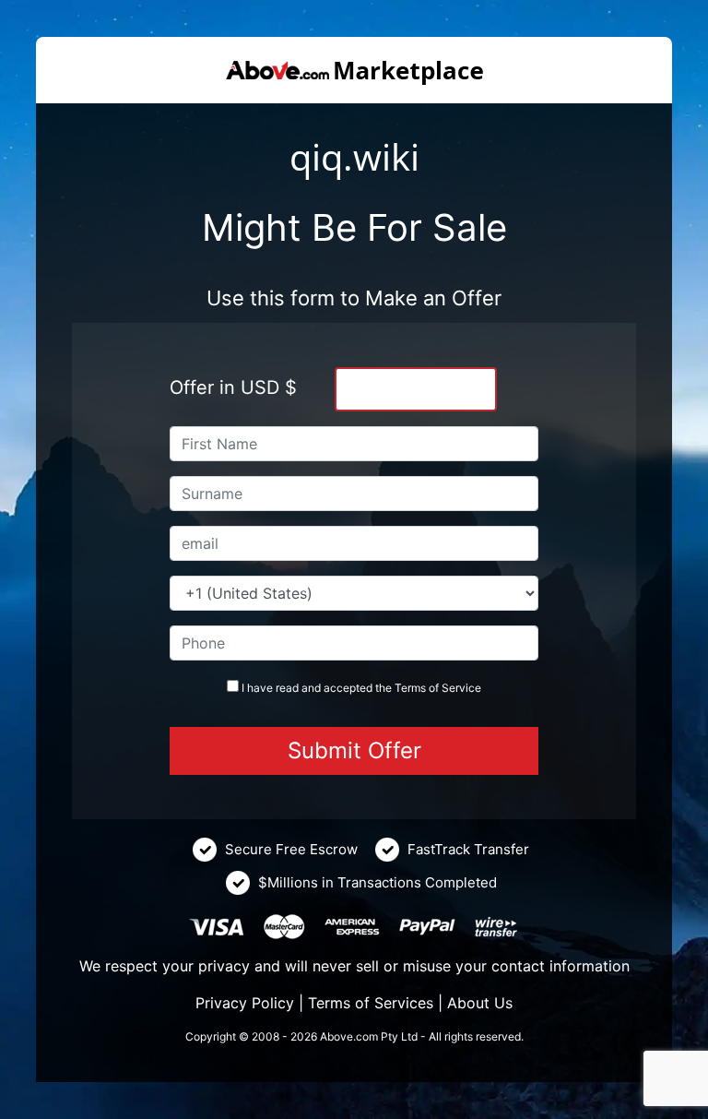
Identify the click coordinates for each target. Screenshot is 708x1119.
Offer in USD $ (233, 387)
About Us (480, 1003)
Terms (410, 688)
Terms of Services (370, 1003)
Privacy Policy (244, 1003)
